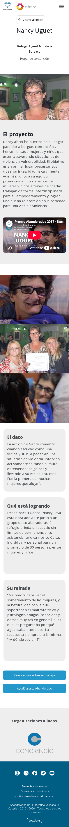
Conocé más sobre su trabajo (34, 675)
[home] (7, 6)
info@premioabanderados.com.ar (34, 796)
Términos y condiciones (34, 791)
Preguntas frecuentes (34, 786)
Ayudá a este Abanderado (34, 688)
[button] (61, 6)
